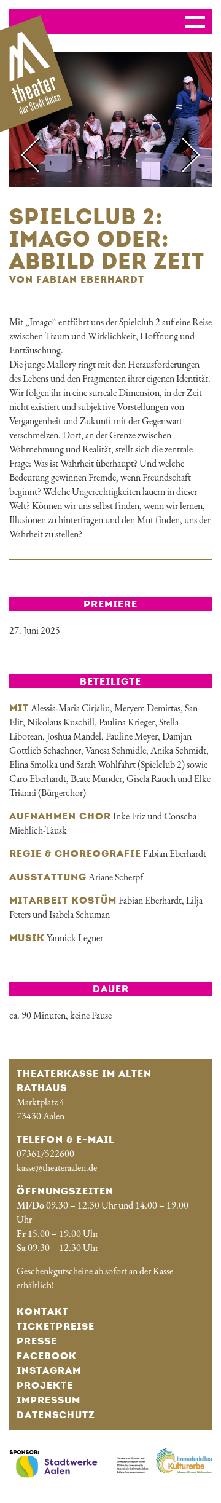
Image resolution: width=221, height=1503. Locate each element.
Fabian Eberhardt (174, 853)
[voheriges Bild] (39, 155)
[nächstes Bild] (181, 155)
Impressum (48, 1400)
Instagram (49, 1370)
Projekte (45, 1385)
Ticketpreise (56, 1326)
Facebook (47, 1356)
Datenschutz (56, 1415)
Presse (37, 1341)
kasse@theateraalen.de (57, 1167)
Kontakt (43, 1311)
